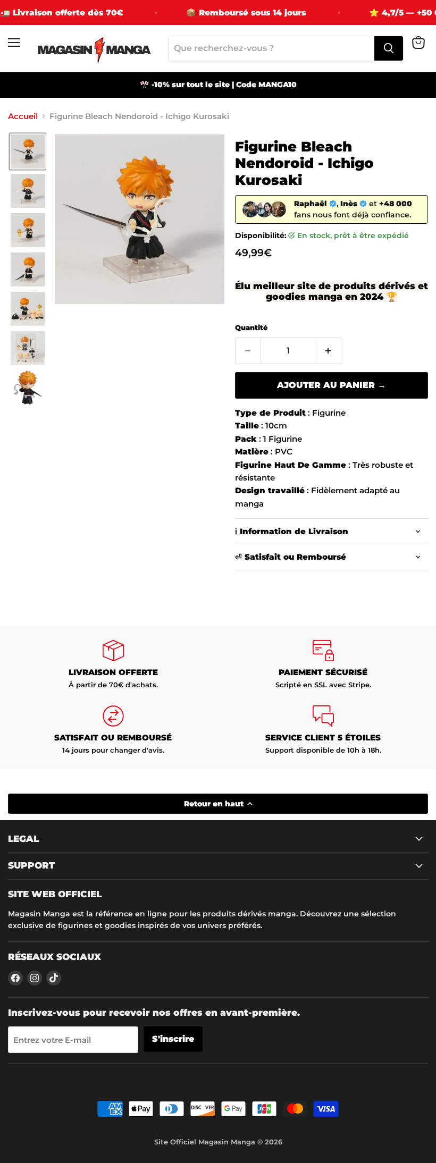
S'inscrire (173, 1039)
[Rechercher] (388, 48)
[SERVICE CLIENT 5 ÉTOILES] (323, 730)
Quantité (251, 328)
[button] (28, 151)
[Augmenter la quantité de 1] (328, 351)
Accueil (23, 116)
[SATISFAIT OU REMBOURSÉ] (113, 730)
